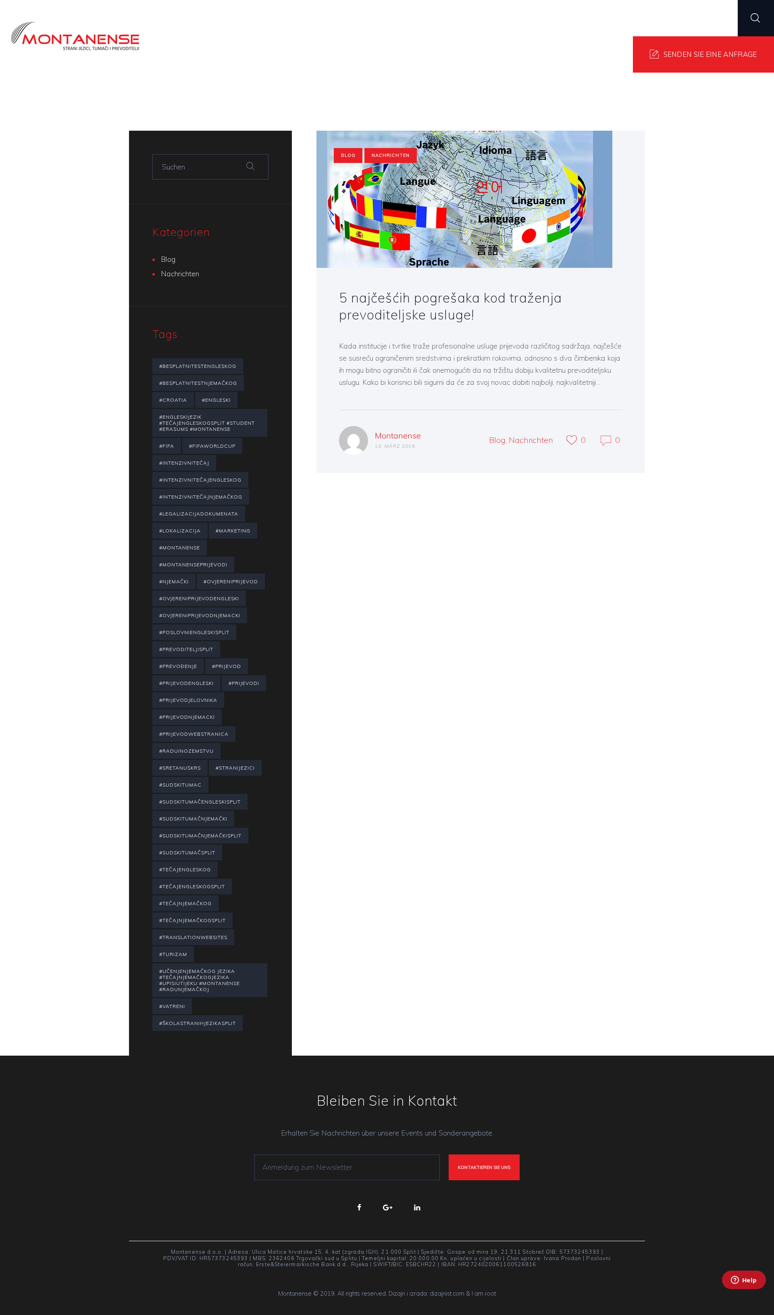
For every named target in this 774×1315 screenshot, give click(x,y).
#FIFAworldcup (212, 446)
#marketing (233, 531)
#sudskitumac (180, 785)
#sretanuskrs (180, 768)
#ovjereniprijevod (231, 581)
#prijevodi (244, 683)
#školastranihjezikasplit (197, 1023)
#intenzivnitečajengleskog (200, 480)
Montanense (398, 435)
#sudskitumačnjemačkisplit (200, 836)
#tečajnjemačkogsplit (192, 920)
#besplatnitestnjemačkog (198, 383)
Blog (348, 155)
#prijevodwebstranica (194, 734)
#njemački (174, 581)
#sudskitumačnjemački (193, 819)
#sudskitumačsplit (187, 853)
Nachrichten (391, 155)
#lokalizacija (180, 531)
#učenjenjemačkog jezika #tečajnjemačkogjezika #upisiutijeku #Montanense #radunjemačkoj (199, 980)
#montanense (179, 548)
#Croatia (173, 400)
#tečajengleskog (185, 869)
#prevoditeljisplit (186, 649)
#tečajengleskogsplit (192, 886)
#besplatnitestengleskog (197, 366)
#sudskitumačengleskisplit (200, 802)
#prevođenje (178, 666)
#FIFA (166, 446)
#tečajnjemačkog (185, 903)
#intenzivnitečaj (184, 463)
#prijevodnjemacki (187, 717)
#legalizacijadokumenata (198, 514)
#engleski (216, 400)
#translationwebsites (193, 937)
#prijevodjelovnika (188, 700)
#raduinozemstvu (186, 751)
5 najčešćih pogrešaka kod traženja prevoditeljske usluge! (450, 306)
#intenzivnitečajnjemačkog (200, 497)
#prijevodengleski (186, 683)
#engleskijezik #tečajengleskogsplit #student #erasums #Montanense (207, 423)
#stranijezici (235, 768)
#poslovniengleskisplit (194, 632)
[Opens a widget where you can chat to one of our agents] (744, 1291)
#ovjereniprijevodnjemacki (199, 615)
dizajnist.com (447, 1293)
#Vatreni (172, 1006)
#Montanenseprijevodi (193, 564)
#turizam (173, 954)
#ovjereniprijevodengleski (199, 598)
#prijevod (226, 666)
